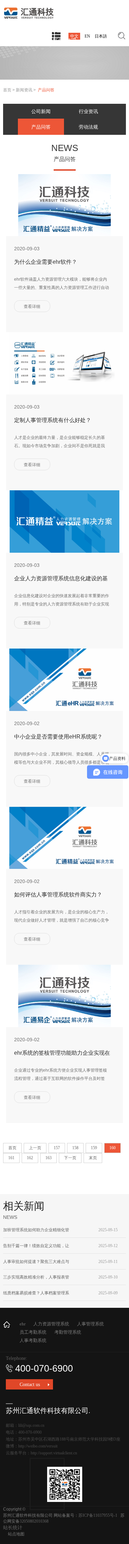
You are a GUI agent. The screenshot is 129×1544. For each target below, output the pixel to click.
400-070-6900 (44, 1368)
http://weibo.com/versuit (37, 1446)
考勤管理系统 (67, 1332)
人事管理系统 (90, 1323)
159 (94, 1147)
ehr (22, 1323)
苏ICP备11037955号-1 (97, 1515)
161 (11, 1157)
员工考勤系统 (33, 1332)
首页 (7, 90)
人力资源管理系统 (51, 1323)
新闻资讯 (24, 90)
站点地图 (16, 1534)
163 (48, 1157)
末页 (93, 1157)
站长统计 (12, 1527)
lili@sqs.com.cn (31, 1425)
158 (75, 1147)
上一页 (35, 1147)
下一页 (70, 1157)
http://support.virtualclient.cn (54, 1453)
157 (57, 1147)
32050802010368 (34, 1521)
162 (30, 1157)
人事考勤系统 (33, 1340)
